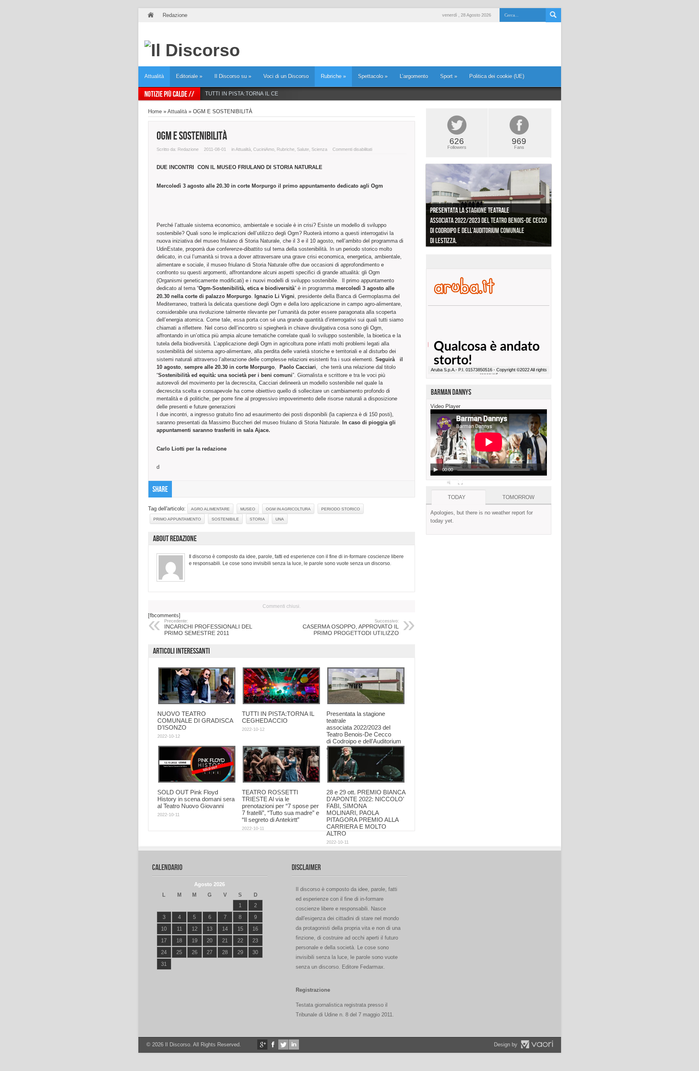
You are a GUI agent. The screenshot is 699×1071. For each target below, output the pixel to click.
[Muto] (450, 482)
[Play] (435, 469)
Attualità (154, 76)
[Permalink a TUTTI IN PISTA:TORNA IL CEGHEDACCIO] (281, 702)
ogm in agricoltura (288, 509)
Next (557, 207)
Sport (448, 76)
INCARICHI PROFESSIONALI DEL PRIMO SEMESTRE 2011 (208, 627)
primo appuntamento (177, 519)
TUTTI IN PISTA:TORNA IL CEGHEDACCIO (257, 94)
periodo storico (340, 509)
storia (257, 519)
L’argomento (414, 76)
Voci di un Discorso (286, 76)
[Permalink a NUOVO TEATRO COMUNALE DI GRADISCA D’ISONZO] (196, 702)
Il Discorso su (232, 76)
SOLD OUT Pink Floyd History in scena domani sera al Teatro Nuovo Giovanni (196, 799)
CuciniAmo (263, 149)
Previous (420, 207)
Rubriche (333, 76)
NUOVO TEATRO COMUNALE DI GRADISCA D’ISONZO (195, 720)
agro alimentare (210, 509)
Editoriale (189, 76)
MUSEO (247, 509)
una (279, 519)
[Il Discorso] (192, 50)
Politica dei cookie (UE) (496, 76)
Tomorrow (518, 497)
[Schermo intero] (460, 482)
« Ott (162, 974)
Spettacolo (373, 76)
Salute (303, 149)
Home (150, 15)
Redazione (175, 15)
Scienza (319, 149)
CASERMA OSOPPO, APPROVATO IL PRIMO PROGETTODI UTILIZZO (351, 627)
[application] (488, 442)
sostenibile (225, 519)
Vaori (537, 1044)
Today (457, 497)
